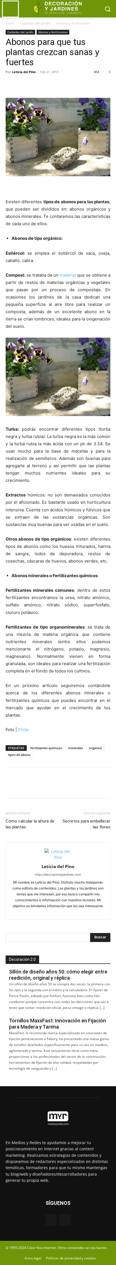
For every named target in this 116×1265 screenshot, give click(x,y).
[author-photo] (58, 857)
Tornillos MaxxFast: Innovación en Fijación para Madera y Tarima (57, 1024)
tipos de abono (19, 755)
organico (95, 748)
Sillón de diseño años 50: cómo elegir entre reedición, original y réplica (58, 975)
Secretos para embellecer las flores (86, 824)
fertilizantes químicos (46, 748)
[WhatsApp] (50, 84)
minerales (75, 748)
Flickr (23, 729)
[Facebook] (11, 84)
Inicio (10, 23)
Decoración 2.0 (22, 959)
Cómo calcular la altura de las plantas (30, 824)
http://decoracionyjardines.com (58, 875)
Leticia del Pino (24, 72)
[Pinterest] (37, 84)
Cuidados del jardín (35, 23)
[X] (24, 84)
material (68, 275)
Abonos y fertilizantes (73, 23)
